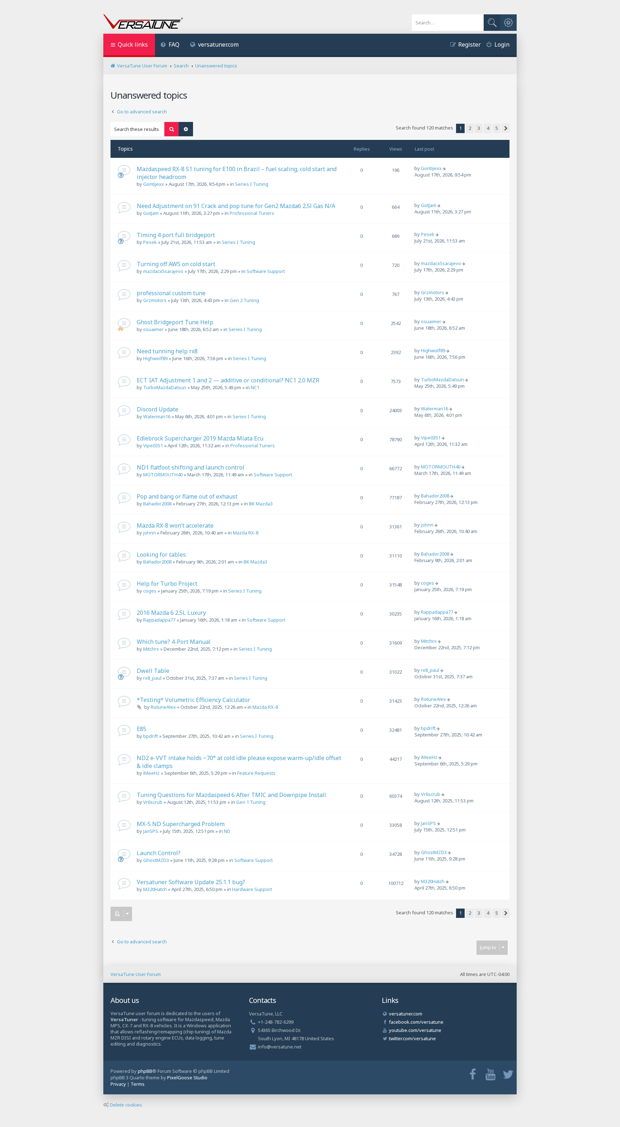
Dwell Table (153, 671)
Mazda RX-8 (245, 532)
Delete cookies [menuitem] (126, 1105)
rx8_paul (152, 678)
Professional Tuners (252, 213)
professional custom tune (171, 293)
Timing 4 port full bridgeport (176, 235)
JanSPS (150, 831)
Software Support (265, 271)
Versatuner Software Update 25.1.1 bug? (191, 882)
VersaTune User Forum (136, 974)
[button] (505, 128)
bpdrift (150, 736)
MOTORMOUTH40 (163, 474)
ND (227, 831)
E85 (141, 729)
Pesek (150, 242)
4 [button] (488, 128)
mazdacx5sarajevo (163, 271)
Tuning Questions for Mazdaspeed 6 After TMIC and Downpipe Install (231, 795)
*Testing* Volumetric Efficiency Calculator (193, 700)
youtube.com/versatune (415, 1030)
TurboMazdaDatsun (164, 387)
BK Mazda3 (261, 503)
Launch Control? (158, 853)
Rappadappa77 (159, 620)
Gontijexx (153, 184)
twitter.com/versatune (412, 1038)
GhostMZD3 (156, 860)
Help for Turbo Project (167, 584)
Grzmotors (154, 300)
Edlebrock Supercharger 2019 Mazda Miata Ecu (200, 438)
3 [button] (479, 128)
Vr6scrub (153, 802)
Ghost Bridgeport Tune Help (175, 322)
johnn (149, 532)
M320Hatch (155, 889)
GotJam (151, 213)
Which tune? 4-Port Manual (174, 642)
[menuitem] (170, 45)
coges (149, 591)
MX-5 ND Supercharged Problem (181, 824)
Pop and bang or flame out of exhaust (187, 496)
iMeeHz (151, 773)
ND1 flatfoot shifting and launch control (190, 467)
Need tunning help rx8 (167, 351)
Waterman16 (156, 416)
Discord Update (157, 409)
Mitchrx (151, 649)
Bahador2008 (157, 503)
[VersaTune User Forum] (143, 22)
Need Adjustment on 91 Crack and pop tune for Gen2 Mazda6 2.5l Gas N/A (236, 206)
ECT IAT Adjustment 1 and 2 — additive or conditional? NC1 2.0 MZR (228, 380)
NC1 (255, 387)
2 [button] (470, 128)
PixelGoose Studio (187, 1077)
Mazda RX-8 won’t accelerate (175, 525)
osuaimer (153, 329)
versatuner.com (218, 44)
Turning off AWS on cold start (176, 264)
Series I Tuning (251, 184)
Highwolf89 (155, 358)
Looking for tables (161, 554)
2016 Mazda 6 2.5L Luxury (171, 613)
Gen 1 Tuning (251, 802)
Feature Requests (256, 773)
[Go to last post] (445, 168)
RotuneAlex (163, 707)
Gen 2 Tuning (244, 300)
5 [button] (496, 128)
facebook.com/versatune (416, 1022)
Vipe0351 (153, 445)
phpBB (145, 1071)
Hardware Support (252, 889)
